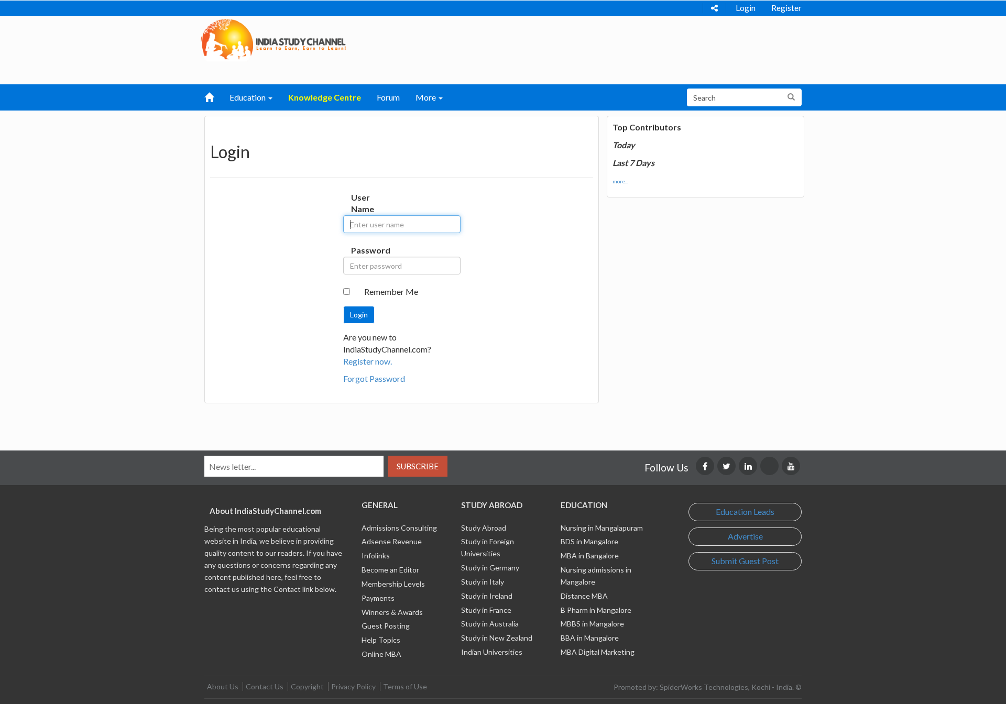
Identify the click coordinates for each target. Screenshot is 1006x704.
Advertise (745, 536)
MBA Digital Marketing (598, 651)
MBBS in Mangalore (592, 623)
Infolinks (376, 555)
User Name (362, 203)
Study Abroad (483, 527)
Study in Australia (490, 623)
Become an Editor (390, 569)
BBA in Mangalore (590, 637)
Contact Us (264, 686)
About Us (222, 686)
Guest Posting (386, 625)
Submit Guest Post (745, 561)
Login (746, 8)
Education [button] (248, 97)
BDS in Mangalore (589, 541)
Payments (378, 597)
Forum (388, 97)
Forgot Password (374, 378)
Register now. (367, 361)
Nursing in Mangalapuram (602, 527)
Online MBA (381, 654)
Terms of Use (405, 686)
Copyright (307, 686)
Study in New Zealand (496, 637)
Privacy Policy (353, 686)
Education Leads (745, 511)
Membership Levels (393, 583)
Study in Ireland (486, 595)
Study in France (486, 610)
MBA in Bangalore (590, 555)
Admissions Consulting (399, 527)
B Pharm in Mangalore (596, 610)
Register (786, 8)
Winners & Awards (392, 612)
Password (362, 250)
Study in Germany (490, 567)
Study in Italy (482, 581)
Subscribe (418, 466)
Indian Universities (491, 651)
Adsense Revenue (392, 541)
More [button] (426, 97)
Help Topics (381, 639)
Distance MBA (584, 595)
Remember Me (391, 291)
